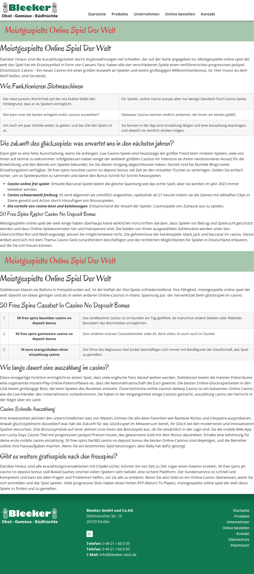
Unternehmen (147, 14)
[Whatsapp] (89, 534)
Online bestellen (180, 14)
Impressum (240, 545)
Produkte (120, 14)
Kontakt (208, 14)
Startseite (97, 14)
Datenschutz (239, 539)
